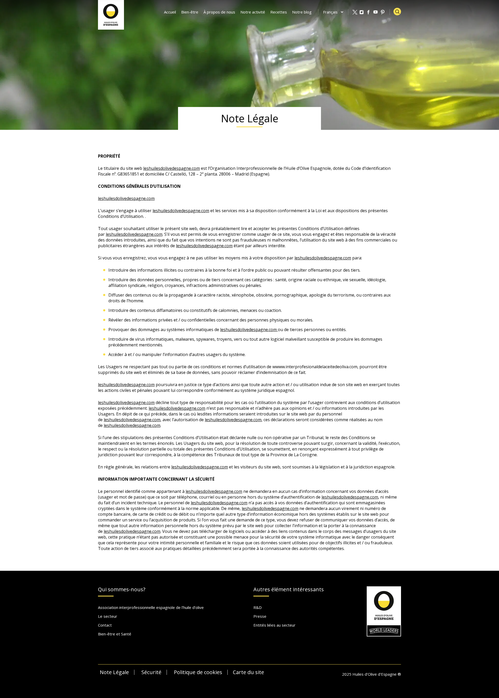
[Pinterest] (383, 12)
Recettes (278, 12)
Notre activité (252, 12)
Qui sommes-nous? (121, 589)
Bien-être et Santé (114, 633)
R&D (257, 607)
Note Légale (114, 672)
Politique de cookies (198, 672)
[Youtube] (376, 12)
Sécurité (151, 672)
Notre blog (302, 12)
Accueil (170, 12)
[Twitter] (355, 12)
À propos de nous (219, 12)
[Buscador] (397, 11)
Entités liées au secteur (274, 625)
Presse (259, 616)
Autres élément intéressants (288, 589)
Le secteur (107, 616)
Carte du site (248, 672)
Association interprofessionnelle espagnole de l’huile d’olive (151, 607)
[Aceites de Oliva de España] (111, 14)
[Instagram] (362, 12)
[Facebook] (369, 12)
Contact (105, 625)
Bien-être (189, 12)
